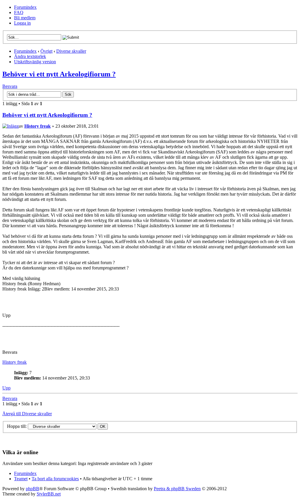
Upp (6, 387)
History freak (37, 126)
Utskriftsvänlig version (35, 61)
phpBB (32, 488)
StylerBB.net (49, 493)
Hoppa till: (17, 426)
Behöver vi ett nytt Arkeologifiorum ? (59, 74)
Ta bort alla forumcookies (55, 478)
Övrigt (46, 51)
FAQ (18, 12)
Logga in (22, 22)
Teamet (21, 478)
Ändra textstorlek (30, 56)
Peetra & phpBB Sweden (177, 488)
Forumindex (25, 7)
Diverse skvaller (71, 51)
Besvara (9, 86)
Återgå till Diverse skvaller (27, 413)
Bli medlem (24, 17)
